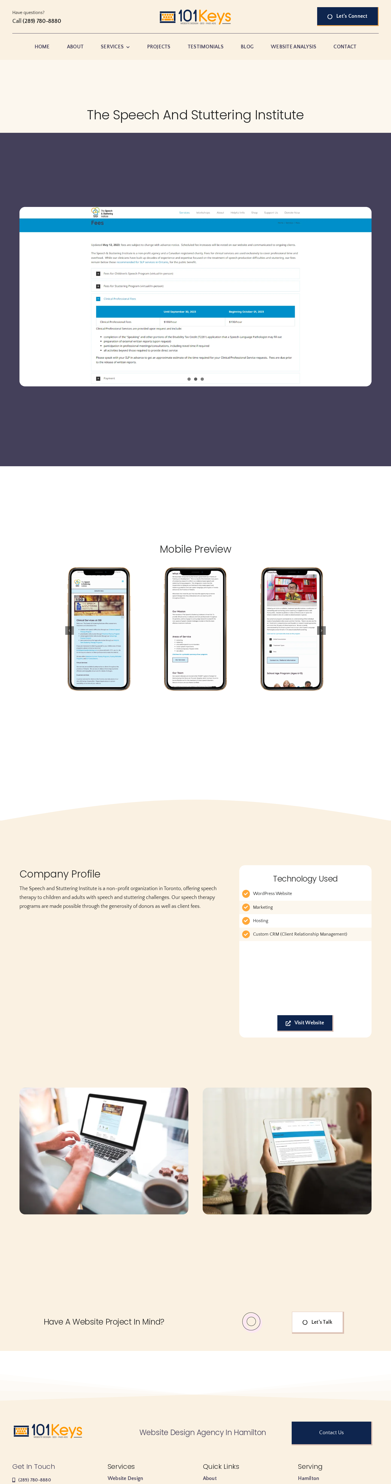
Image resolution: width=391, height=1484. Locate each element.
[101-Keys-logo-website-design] (195, 10)
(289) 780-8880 (42, 21)
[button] (69, 630)
